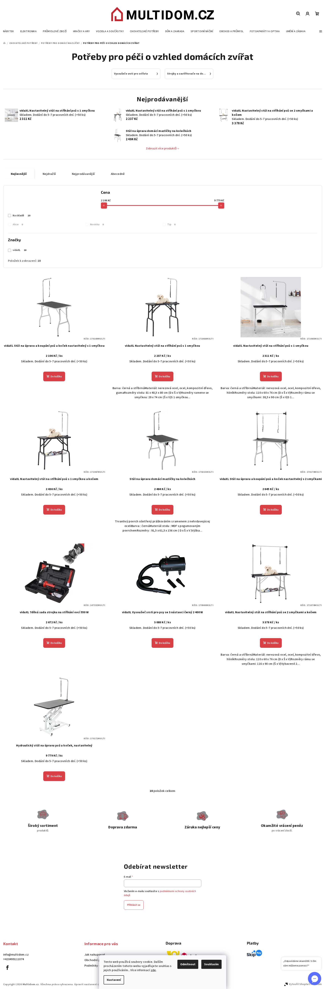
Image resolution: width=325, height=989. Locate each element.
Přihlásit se (133, 905)
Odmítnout (187, 964)
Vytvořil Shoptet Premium (305, 984)
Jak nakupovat (94, 955)
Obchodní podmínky (98, 960)
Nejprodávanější (83, 174)
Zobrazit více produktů (161, 148)
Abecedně (118, 174)
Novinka (97, 224)
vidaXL (19, 250)
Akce (18, 224)
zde (153, 970)
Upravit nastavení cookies (90, 984)
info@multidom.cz (16, 955)
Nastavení (114, 980)
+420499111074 (13, 959)
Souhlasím (211, 964)
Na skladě (21, 215)
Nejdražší (49, 174)
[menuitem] (8, 31)
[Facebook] (7, 967)
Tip (171, 224)
